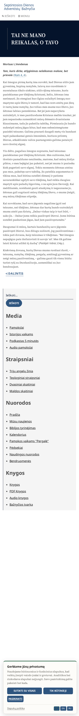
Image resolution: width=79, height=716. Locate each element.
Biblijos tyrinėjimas (23, 428)
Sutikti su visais (24, 690)
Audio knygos (19, 498)
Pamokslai (17, 328)
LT (56, 708)
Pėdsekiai (16, 448)
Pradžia (15, 415)
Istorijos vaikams (21, 334)
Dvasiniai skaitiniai (22, 384)
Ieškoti (10, 16)
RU (70, 708)
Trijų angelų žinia (21, 371)
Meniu (25, 16)
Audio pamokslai (21, 347)
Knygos (15, 485)
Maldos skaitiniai (21, 391)
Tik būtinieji (58, 690)
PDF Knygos (18, 491)
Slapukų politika (16, 708)
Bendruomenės (20, 461)
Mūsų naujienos (21, 421)
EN (63, 708)
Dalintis (16, 274)
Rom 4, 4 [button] (19, 75)
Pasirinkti (15, 698)
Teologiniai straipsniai (25, 378)
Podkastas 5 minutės (24, 341)
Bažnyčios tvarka (21, 504)
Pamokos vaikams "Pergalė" (29, 441)
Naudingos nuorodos (24, 454)
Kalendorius (18, 435)
